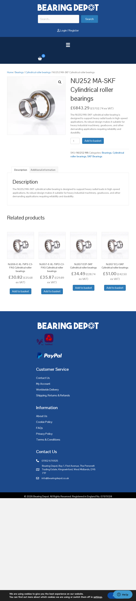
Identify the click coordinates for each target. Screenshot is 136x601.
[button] (89, 19)
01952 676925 (50, 460)
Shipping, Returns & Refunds (53, 395)
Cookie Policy (44, 422)
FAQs (39, 428)
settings (98, 597)
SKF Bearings (94, 156)
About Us (41, 416)
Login (63, 30)
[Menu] (68, 44)
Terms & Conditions (48, 439)
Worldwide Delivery (47, 389)
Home (10, 72)
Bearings (19, 72)
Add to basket (92, 141)
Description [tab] (20, 169)
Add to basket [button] (20, 291)
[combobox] (58, 19)
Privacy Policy (44, 434)
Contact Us (43, 378)
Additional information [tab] (43, 169)
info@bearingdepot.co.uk (55, 478)
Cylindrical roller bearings (38, 72)
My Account (43, 384)
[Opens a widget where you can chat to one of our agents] (122, 594)
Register (74, 30)
